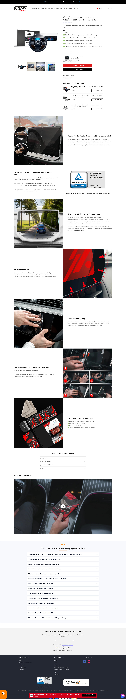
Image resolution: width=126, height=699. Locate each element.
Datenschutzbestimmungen (25, 662)
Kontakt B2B (57, 665)
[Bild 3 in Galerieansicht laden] (40, 66)
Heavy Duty (56, 674)
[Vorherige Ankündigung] (33, 1)
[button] (105, 8)
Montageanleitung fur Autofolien (61, 669)
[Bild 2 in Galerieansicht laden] (31, 66)
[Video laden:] (63, 506)
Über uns (56, 662)
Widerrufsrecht (22, 667)
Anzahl (64, 49)
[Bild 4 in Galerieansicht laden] (50, 66)
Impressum (21, 665)
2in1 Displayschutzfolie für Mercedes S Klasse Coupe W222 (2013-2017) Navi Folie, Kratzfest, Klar (86, 105)
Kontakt (55, 660)
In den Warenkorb (97, 90)
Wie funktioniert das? (74, 58)
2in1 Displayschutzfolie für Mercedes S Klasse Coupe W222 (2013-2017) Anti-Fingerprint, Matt (86, 96)
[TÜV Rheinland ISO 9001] (44, 681)
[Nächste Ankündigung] (92, 1)
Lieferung (21, 669)
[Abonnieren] (73, 640)
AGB (20, 660)
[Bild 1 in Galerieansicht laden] (21, 66)
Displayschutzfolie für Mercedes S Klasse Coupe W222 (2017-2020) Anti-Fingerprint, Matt (87, 87)
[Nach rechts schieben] (56, 66)
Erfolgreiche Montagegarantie (61, 667)
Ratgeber (56, 672)
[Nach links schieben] (15, 66)
